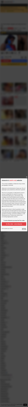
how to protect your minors (7, 228)
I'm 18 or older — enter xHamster (14, 224)
